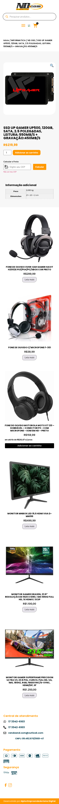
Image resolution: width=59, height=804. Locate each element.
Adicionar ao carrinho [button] (29, 445)
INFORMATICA (18, 40)
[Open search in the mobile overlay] (29, 17)
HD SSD (31, 40)
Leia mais (29, 279)
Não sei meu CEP (10, 172)
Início (6, 40)
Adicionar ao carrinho (26, 152)
